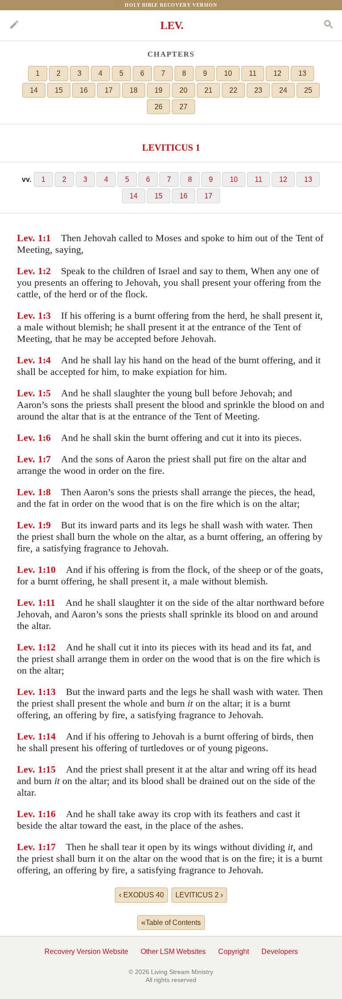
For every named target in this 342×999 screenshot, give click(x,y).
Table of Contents (171, 922)
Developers (279, 951)
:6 (47, 437)
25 (308, 90)
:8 (47, 491)
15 (59, 90)
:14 (49, 736)
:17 (49, 846)
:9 (47, 524)
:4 (47, 360)
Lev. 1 (30, 237)
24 (283, 90)
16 (84, 90)
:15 (49, 769)
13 (302, 73)
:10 (49, 569)
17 (109, 90)
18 (134, 90)
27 (183, 107)
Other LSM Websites (173, 951)
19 (159, 90)
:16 (49, 813)
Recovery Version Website (86, 951)
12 (277, 73)
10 (228, 73)
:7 (47, 459)
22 (233, 90)
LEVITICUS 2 (199, 894)
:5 (47, 393)
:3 (47, 315)
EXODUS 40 (141, 894)
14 (34, 90)
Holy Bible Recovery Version (171, 5)
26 (159, 107)
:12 (49, 647)
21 (208, 90)
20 (183, 90)
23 (258, 90)
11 (252, 73)
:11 (49, 602)
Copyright (233, 951)
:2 (47, 270)
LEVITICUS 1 (171, 147)
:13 (49, 691)
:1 (47, 237)
